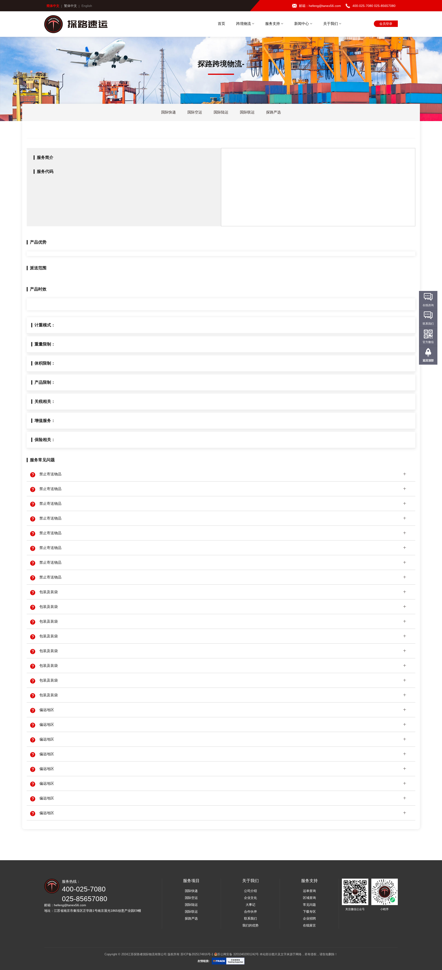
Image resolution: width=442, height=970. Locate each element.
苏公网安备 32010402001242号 (238, 954)
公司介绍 (250, 891)
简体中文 (53, 6)
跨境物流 (244, 24)
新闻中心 (302, 24)
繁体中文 (70, 6)
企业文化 (250, 898)
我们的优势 (250, 925)
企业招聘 (309, 918)
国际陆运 (191, 904)
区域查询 (309, 898)
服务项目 (191, 880)
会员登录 (385, 24)
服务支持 (273, 24)
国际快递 (191, 891)
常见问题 (309, 904)
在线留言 (309, 925)
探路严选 (191, 918)
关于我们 (331, 24)
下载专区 (309, 911)
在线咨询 (428, 305)
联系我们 (250, 918)
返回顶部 (428, 360)
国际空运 (191, 898)
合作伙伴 (250, 911)
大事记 (250, 904)
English (86, 6)
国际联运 (191, 911)
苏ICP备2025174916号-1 (196, 954)
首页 (221, 24)
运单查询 (309, 891)
